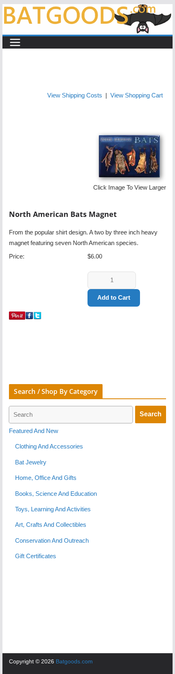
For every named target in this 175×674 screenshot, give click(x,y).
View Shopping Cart (136, 95)
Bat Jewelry (30, 462)
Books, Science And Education (56, 494)
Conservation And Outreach (52, 540)
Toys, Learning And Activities (53, 509)
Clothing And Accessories (49, 446)
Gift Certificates (35, 556)
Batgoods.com (74, 661)
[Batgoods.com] (87, 9)
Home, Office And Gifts (46, 478)
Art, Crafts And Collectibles (50, 525)
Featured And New (33, 431)
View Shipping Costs (74, 95)
